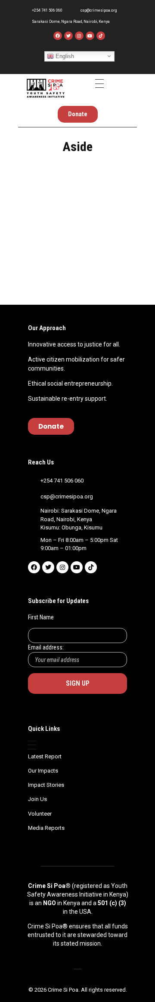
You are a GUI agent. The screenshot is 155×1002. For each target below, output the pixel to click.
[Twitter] (68, 35)
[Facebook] (57, 35)
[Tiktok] (91, 567)
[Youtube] (90, 35)
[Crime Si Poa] (46, 88)
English (64, 56)
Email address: (46, 647)
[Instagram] (79, 35)
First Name (41, 617)
